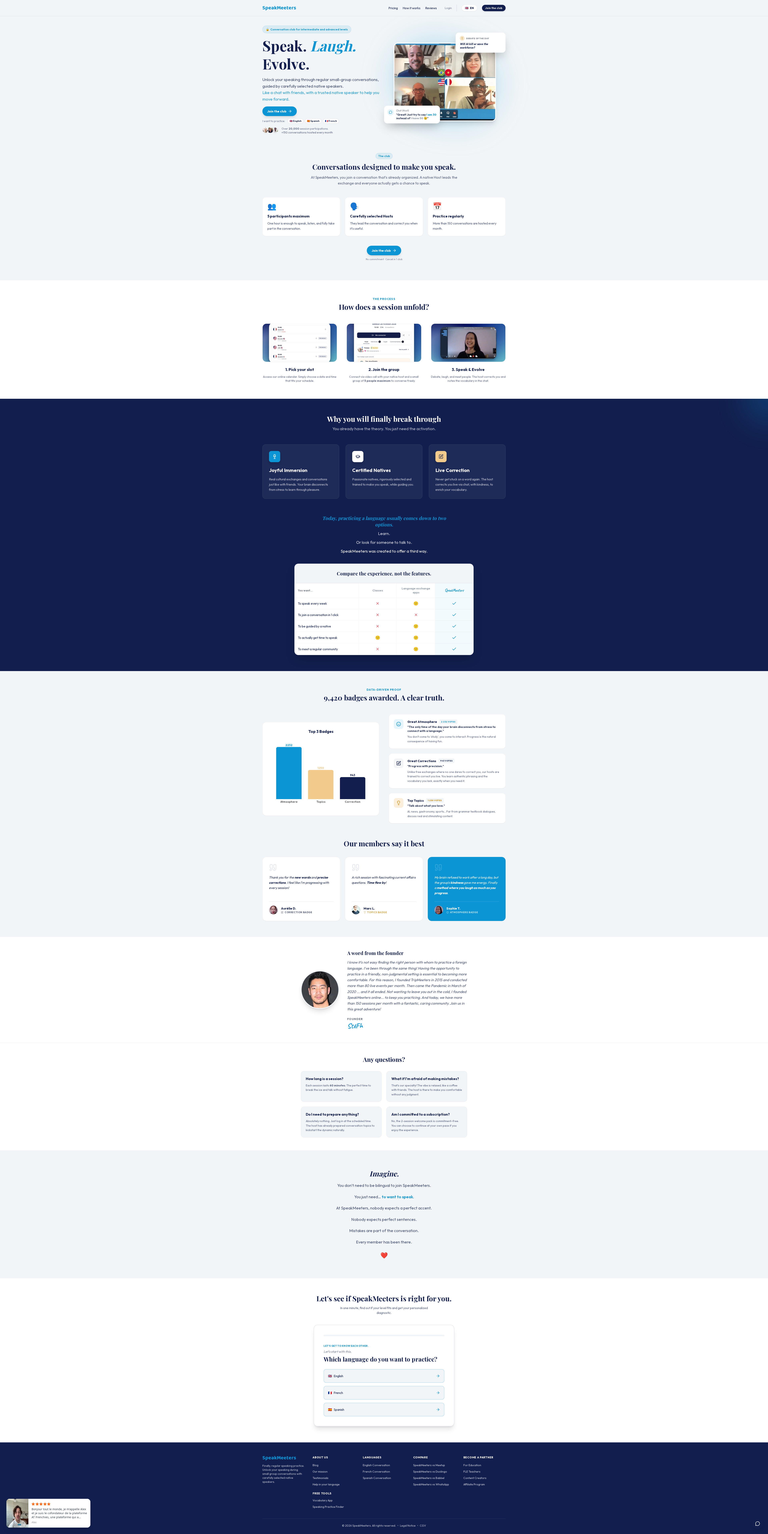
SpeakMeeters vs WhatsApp (431, 1484)
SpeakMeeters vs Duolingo (430, 1471)
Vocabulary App (323, 1500)
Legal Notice (408, 1525)
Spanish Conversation (377, 1478)
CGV (423, 1525)
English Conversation (376, 1465)
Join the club (493, 8)
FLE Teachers (471, 1471)
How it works (411, 8)
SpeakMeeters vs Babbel (428, 1478)
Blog (315, 1465)
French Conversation (376, 1471)
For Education (472, 1465)
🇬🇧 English (295, 120)
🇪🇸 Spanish (313, 120)
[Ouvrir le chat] (757, 1523)
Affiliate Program (474, 1484)
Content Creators (474, 1478)
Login (448, 8)
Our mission (320, 1471)
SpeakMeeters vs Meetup (429, 1465)
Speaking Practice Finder (328, 1507)
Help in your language (326, 1484)
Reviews (431, 8)
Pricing (393, 8)
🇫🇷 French (331, 120)
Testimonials (320, 1478)
